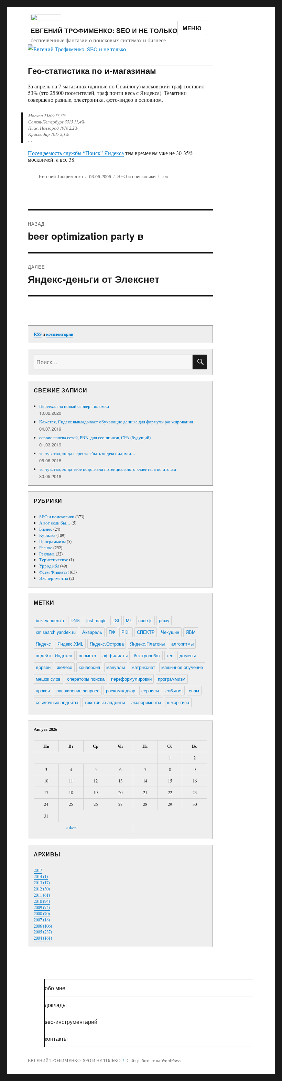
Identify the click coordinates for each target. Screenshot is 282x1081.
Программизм (52, 541)
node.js (145, 620)
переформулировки (131, 678)
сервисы (150, 690)
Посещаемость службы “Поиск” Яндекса (76, 152)
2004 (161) (43, 938)
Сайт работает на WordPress (154, 1060)
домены (188, 655)
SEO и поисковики (136, 176)
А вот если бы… (54, 523)
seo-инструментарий (71, 1022)
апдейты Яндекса (54, 655)
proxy (164, 620)
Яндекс (43, 643)
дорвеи (43, 667)
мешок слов (48, 678)
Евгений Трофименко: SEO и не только (104, 30)
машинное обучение (182, 667)
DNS (75, 620)
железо (64, 667)
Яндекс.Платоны (147, 643)
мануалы (115, 667)
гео (165, 176)
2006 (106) (43, 926)
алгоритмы (182, 643)
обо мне (55, 988)
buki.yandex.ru (50, 620)
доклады (56, 1005)
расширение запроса (77, 690)
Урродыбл (49, 566)
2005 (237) (43, 932)
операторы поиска (86, 678)
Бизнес (45, 529)
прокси (43, 690)
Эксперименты (53, 578)
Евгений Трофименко (61, 176)
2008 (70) (42, 913)
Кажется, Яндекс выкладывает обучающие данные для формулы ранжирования (116, 422)
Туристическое (53, 559)
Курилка (47, 535)
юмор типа (178, 702)
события (174, 690)
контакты (56, 1038)
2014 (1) (41, 876)
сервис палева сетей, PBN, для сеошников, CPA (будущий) (95, 437)
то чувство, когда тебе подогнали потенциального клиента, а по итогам (107, 469)
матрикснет (143, 667)
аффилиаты (115, 655)
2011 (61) (42, 895)
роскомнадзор (120, 690)
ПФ (112, 632)
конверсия (89, 667)
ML (129, 620)
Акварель (92, 632)
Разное (45, 547)
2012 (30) (42, 889)
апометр (87, 655)
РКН (125, 632)
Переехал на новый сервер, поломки (74, 406)
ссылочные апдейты (57, 702)
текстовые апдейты (105, 702)
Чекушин (170, 632)
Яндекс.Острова (107, 643)
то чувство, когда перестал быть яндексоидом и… (87, 453)
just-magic (96, 620)
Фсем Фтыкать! (54, 572)
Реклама (47, 554)
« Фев (71, 827)
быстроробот (147, 655)
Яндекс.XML (70, 643)
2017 (38, 870)
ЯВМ (191, 632)
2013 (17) (42, 882)
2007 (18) (42, 920)
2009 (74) (42, 907)
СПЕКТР (146, 632)
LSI (115, 620)
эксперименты (146, 702)
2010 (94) (42, 901)
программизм (171, 678)
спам (194, 690)
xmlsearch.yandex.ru (56, 632)
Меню (192, 28)
